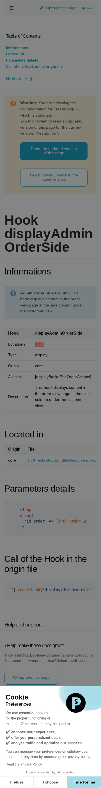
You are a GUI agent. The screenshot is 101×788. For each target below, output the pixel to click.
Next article (17, 78)
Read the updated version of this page (54, 150)
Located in (15, 54)
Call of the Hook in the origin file (34, 67)
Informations (17, 48)
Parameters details (22, 60)
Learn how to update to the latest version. (54, 177)
